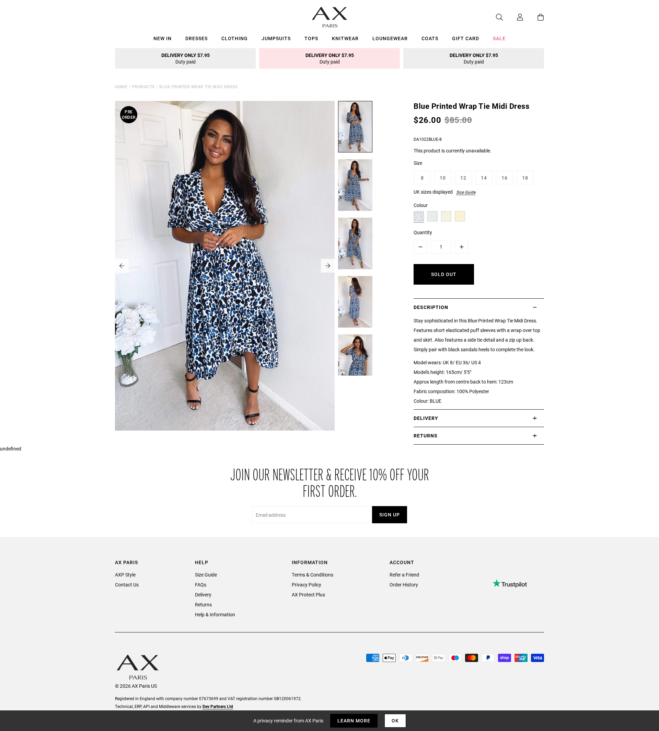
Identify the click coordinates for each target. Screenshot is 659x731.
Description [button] (431, 307)
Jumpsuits (276, 38)
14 (484, 177)
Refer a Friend (404, 574)
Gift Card (465, 38)
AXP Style (125, 574)
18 (525, 177)
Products (143, 86)
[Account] (513, 17)
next (328, 266)
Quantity (423, 232)
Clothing (234, 38)
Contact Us (127, 584)
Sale (499, 38)
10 (443, 177)
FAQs (200, 584)
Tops (311, 38)
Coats (429, 38)
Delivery (203, 594)
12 (463, 177)
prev (122, 266)
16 (504, 177)
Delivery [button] (426, 418)
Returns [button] (426, 435)
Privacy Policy (306, 584)
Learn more (353, 720)
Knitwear (345, 38)
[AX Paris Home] (329, 17)
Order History (404, 584)
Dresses (196, 38)
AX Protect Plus (308, 594)
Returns (203, 604)
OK (395, 720)
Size (418, 163)
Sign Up (389, 514)
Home (121, 86)
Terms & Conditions (312, 574)
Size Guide (465, 192)
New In (162, 38)
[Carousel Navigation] (225, 266)
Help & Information (215, 614)
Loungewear (390, 38)
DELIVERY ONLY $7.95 (185, 58)
